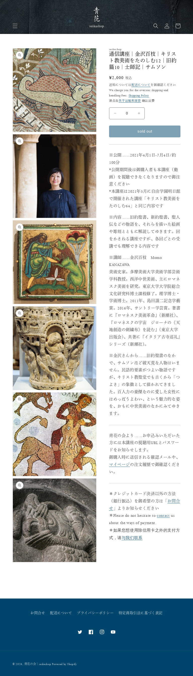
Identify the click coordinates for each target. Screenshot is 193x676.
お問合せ (37, 613)
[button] (15, 25)
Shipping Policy (139, 95)
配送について (141, 85)
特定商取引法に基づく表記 (141, 613)
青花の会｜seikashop (37, 664)
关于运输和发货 (130, 100)
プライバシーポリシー (95, 613)
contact (163, 515)
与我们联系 (132, 537)
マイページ (119, 465)
